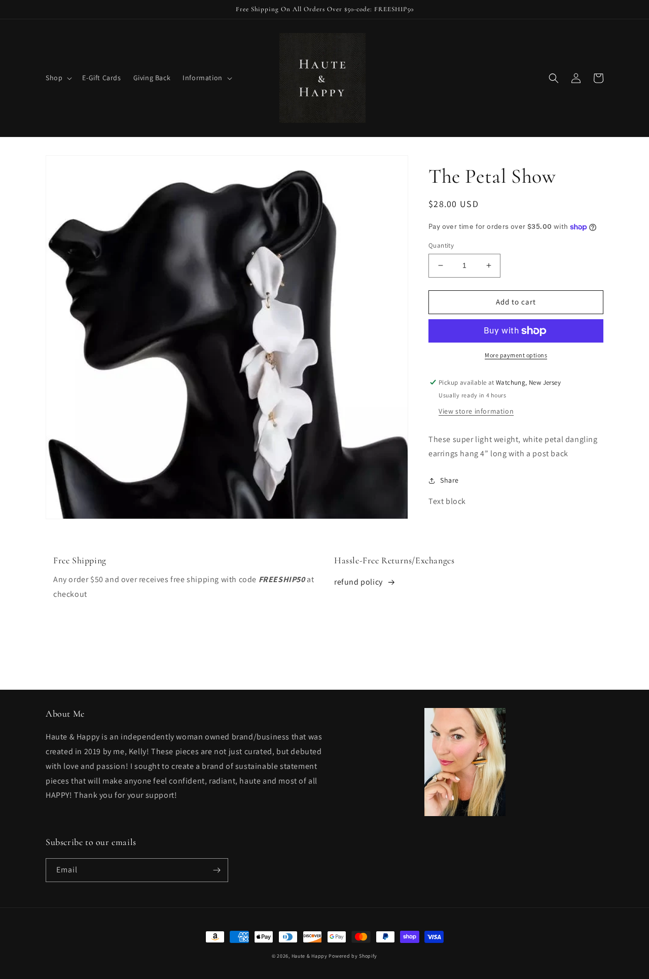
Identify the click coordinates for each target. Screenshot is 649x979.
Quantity (441, 245)
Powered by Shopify (353, 956)
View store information (476, 411)
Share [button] (449, 480)
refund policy (358, 582)
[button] (58, 77)
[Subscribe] (216, 870)
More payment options (516, 355)
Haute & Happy (310, 956)
